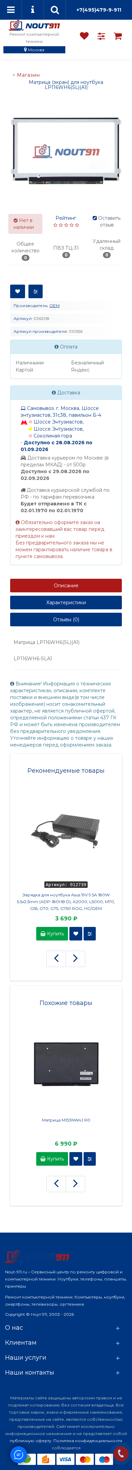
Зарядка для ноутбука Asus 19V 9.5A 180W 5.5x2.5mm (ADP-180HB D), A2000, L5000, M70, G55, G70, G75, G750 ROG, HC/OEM (66, 901)
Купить (55, 934)
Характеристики (66, 602)
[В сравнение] (35, 291)
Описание (66, 585)
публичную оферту (30, 1440)
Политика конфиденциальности (87, 1440)
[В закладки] (17, 291)
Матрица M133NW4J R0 (66, 1120)
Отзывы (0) (66, 619)
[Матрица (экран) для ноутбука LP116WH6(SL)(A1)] (66, 151)
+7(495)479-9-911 (98, 10)
